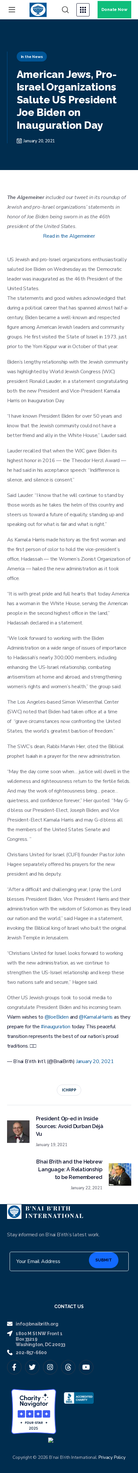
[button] (65, 10)
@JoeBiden (57, 1017)
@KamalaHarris (96, 1017)
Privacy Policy (112, 1457)
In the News (32, 56)
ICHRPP (69, 1090)
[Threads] (68, 1367)
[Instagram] (50, 1367)
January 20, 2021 (95, 1061)
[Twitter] (32, 1367)
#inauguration (55, 1026)
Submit (103, 1260)
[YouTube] (86, 1367)
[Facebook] (14, 1367)
